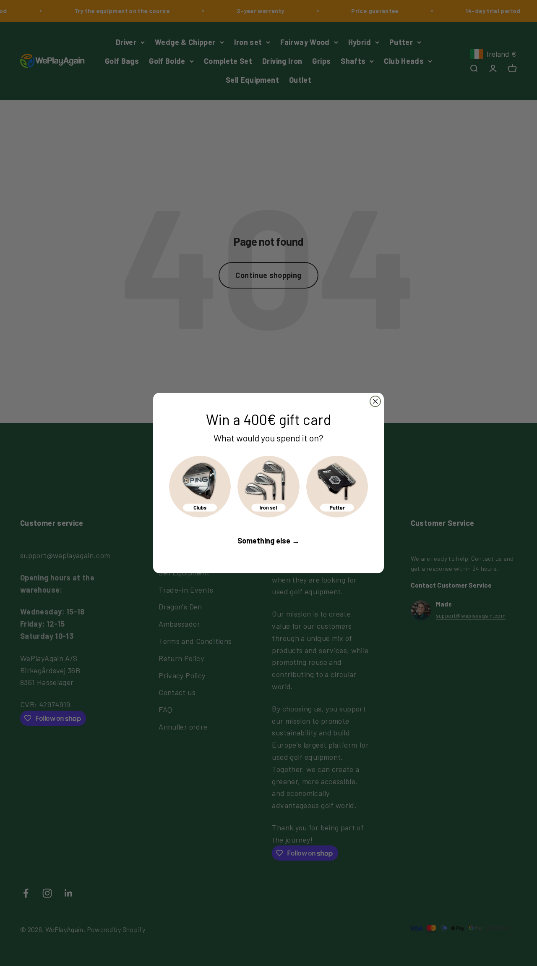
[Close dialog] (375, 401)
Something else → (268, 540)
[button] (200, 487)
